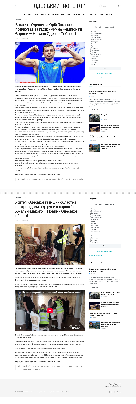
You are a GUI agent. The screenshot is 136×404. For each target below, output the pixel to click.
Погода (17, 6)
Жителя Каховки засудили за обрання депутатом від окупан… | (110, 127)
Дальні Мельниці (96, 40)
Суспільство (53, 14)
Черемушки (94, 64)
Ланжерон (94, 42)
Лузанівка (94, 46)
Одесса (35, 14)
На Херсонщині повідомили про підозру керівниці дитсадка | (110, 146)
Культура (76, 14)
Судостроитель (96, 54)
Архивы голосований (95, 78)
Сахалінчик (94, 60)
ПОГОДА (109, 14)
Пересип (93, 52)
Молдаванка (95, 50)
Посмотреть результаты (104, 73)
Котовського (95, 56)
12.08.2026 (92, 96)
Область (43, 14)
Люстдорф (94, 48)
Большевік (94, 35)
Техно (85, 14)
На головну (18, 19)
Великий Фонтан (96, 37)
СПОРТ (69, 14)
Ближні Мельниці (96, 33)
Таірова (93, 58)
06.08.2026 (93, 140)
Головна (27, 14)
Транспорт (93, 14)
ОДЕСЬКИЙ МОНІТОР (59, 6)
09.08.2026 (104, 131)
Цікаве (102, 14)
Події (62, 14)
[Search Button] (119, 6)
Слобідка (94, 62)
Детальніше (94, 109)
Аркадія (93, 31)
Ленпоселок (95, 44)
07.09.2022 (18, 38)
